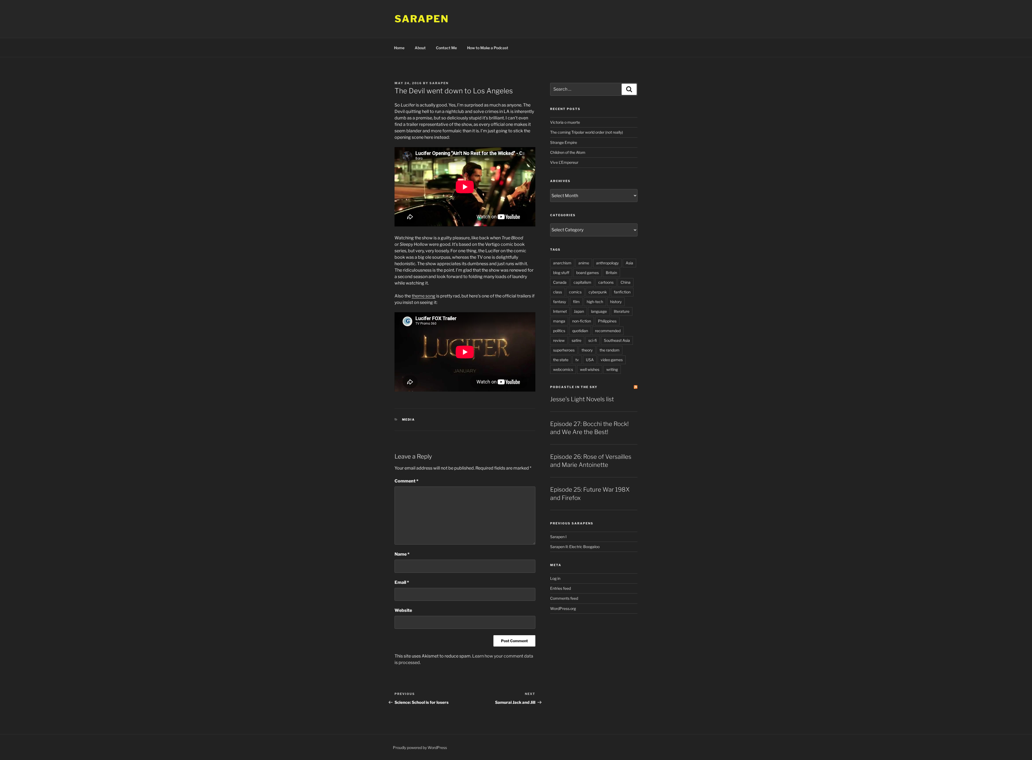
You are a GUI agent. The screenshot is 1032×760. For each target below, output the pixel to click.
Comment (406, 481)
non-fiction (581, 321)
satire (576, 340)
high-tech (595, 301)
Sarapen (422, 19)
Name (402, 554)
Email (402, 582)
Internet (560, 311)
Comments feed (564, 598)
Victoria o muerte (565, 122)
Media (408, 419)
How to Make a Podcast (487, 47)
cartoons (606, 282)
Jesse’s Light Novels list (582, 399)
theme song (423, 296)
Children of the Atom (567, 152)
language (599, 311)
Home (399, 47)
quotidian (580, 330)
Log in (555, 578)
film (576, 301)
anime (583, 263)
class (557, 292)
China (625, 282)
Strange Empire (563, 142)
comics (575, 292)
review (559, 340)
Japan (579, 311)
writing (612, 369)
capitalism (582, 282)
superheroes (564, 350)
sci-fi (592, 340)
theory (587, 350)
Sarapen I (558, 536)
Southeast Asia (617, 340)
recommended (608, 330)
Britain (611, 272)
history (616, 301)
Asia (629, 263)
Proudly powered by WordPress (420, 747)
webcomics (563, 369)
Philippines (607, 321)
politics (559, 330)
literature (621, 311)
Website (403, 610)
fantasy (559, 301)
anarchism (562, 263)
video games (612, 359)
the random (609, 350)
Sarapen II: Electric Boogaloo (575, 546)
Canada (560, 282)
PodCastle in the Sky (573, 387)
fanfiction (622, 292)
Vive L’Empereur (564, 162)
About (420, 47)
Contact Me (446, 47)
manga (559, 321)
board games (587, 272)
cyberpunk (598, 292)
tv (577, 359)
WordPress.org (563, 608)
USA (590, 359)
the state (560, 359)
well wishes (589, 369)
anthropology (607, 263)
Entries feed (560, 588)
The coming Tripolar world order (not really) (586, 132)
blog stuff (561, 272)
